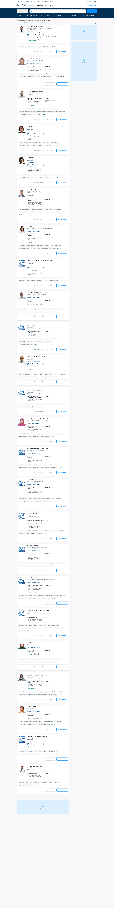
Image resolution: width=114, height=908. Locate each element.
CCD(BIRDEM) (32, 325)
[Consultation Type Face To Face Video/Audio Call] (91, 15)
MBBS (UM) (29, 128)
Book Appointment (62, 51)
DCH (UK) (44, 128)
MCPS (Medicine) (33, 738)
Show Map (91, 23)
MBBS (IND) (29, 228)
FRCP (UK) (43, 194)
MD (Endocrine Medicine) (34, 547)
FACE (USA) (47, 358)
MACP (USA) (46, 420)
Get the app (89, 1)
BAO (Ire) (32, 159)
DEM (33, 92)
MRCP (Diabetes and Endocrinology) (34, 192)
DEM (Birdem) (35, 611)
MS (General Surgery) (34, 767)
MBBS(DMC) (29, 294)
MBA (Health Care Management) (36, 579)
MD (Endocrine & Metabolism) (35, 390)
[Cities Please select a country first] (64, 15)
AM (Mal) (41, 159)
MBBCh (28, 159)
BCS (30, 92)
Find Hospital (39, 5)
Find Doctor (31, 5)
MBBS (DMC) (29, 675)
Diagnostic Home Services (47, 1)
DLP (30, 644)
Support (95, 1)
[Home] (21, 5)
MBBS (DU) (29, 611)
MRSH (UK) (52, 579)
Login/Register (92, 5)
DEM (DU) (37, 450)
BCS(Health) (34, 294)
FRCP (52, 228)
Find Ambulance (49, 5)
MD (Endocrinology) (41, 28)
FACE (35, 708)
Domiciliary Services (35, 1)
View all (53, 46)
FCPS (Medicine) (32, 28)
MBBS (28, 28)
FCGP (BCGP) (37, 60)
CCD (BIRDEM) (44, 60)
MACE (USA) (42, 450)
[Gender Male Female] (23, 15)
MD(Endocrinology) (42, 294)
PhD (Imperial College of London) (34, 194)
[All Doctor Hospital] (22, 11)
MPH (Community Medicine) (35, 514)
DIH (30, 708)
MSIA (49, 228)
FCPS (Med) (32, 450)
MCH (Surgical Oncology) (44, 767)
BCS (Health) (32, 481)
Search (92, 11)
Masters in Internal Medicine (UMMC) (40, 228)
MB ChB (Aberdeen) (31, 191)
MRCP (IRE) (39, 128)
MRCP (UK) (31, 60)
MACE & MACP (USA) (31, 29)
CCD (33, 644)
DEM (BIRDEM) (49, 28)
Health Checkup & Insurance (23, 1)
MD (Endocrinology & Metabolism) (36, 262)
